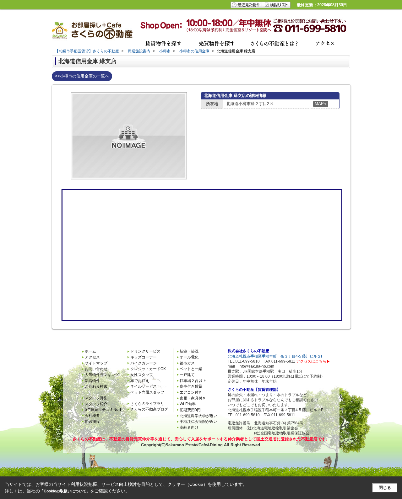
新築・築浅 (189, 351)
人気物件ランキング (102, 375)
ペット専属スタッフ (147, 392)
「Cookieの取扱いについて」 (65, 491)
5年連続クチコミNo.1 (103, 409)
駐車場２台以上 (193, 381)
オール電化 (189, 357)
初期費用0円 (190, 410)
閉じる (385, 487)
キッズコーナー (143, 357)
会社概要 (92, 415)
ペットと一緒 (191, 369)
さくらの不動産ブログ (149, 409)
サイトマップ (96, 363)
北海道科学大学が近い (198, 416)
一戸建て (187, 375)
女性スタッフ (141, 375)
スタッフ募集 (96, 398)
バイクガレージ (143, 363)
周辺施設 (92, 421)
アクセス (92, 357)
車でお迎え (139, 381)
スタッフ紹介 (96, 404)
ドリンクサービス (145, 351)
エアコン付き (191, 392)
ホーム (90, 351)
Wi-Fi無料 (188, 404)
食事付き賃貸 (191, 386)
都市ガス (187, 363)
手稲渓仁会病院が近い (198, 421)
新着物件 (92, 381)
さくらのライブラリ (147, 403)
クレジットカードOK (148, 369)
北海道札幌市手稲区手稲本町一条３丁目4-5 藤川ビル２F (275, 356)
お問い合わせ (96, 369)
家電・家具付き (193, 398)
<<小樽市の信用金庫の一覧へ (82, 76)
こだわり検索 (96, 386)
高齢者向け (189, 427)
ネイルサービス (143, 386)
